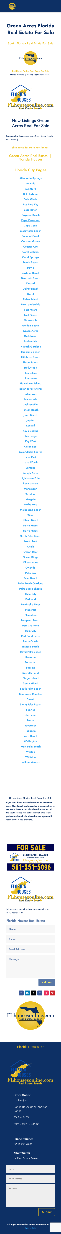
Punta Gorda (30, 641)
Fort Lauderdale (30, 304)
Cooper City (30, 246)
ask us (47, 982)
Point (30, 673)
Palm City (30, 594)
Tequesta (30, 731)
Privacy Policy (31, 1227)
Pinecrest (30, 610)
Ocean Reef (30, 552)
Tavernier (30, 725)
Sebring (30, 667)
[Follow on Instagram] (46, 993)
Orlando (30, 567)
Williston (30, 757)
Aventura (30, 189)
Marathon (30, 494)
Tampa (30, 720)
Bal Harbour (30, 194)
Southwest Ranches (30, 694)
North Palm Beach (30, 536)
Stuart (30, 699)
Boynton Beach (31, 215)
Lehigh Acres (30, 473)
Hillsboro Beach (30, 357)
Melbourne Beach (30, 510)
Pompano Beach (30, 620)
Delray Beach (30, 289)
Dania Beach (30, 262)
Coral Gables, (30, 252)
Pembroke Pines (30, 604)
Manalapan (30, 489)
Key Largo (31, 436)
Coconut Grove (30, 241)
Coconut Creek (30, 236)
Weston (30, 752)
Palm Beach (30, 578)
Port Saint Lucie (30, 636)
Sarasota (30, 657)
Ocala (30, 546)
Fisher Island (30, 299)
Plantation (31, 615)
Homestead (30, 373)
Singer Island (30, 678)
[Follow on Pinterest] (52, 993)
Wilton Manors (31, 762)
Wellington (30, 741)
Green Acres (30, 331)
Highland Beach (30, 352)
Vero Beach (30, 736)
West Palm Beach (30, 746)
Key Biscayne (30, 431)
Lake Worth (31, 462)
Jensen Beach (30, 410)
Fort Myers (30, 310)
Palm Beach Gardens (30, 583)
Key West (30, 441)
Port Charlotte (30, 625)
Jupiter (31, 420)
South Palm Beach (30, 689)
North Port (30, 541)
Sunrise (30, 710)
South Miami (30, 683)
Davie (30, 267)
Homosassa (30, 378)
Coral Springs (30, 257)
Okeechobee (30, 562)
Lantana (30, 467)
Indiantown (30, 394)
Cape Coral (30, 225)
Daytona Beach (30, 273)
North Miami (30, 525)
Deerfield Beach (30, 278)
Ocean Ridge (30, 557)
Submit (46, 1212)
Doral (30, 294)
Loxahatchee (30, 483)
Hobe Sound (30, 362)
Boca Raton (30, 210)
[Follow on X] (33, 993)
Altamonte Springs (30, 178)
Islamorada (30, 399)
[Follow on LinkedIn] (27, 993)
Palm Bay (30, 573)
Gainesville (30, 320)
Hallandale (30, 341)
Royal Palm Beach (30, 652)
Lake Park (30, 457)
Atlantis (30, 183)
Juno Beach (30, 415)
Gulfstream (30, 336)
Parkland (30, 599)
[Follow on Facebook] (21, 993)
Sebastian (30, 662)
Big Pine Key (30, 204)
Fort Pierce (30, 315)
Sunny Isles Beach (30, 704)
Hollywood (30, 367)
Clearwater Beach (30, 231)
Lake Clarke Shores (30, 452)
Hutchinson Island (30, 383)
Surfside (30, 715)
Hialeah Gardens (30, 346)
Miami (30, 515)
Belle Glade (30, 199)
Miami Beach (30, 520)
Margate (30, 499)
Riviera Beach (30, 646)
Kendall (30, 425)
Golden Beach (30, 325)
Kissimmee (30, 446)
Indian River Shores (30, 389)
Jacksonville (31, 404)
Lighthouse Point (31, 478)
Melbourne (30, 504)
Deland (30, 283)
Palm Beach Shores (30, 589)
